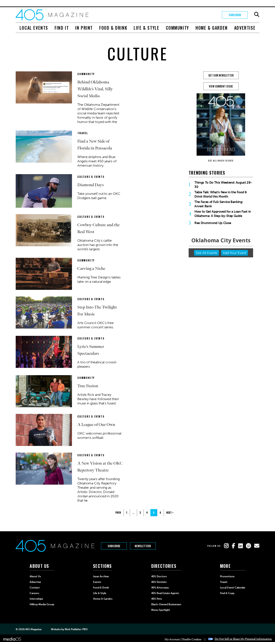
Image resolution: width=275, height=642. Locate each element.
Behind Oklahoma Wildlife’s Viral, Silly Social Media (95, 89)
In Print (84, 28)
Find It (62, 28)
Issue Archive (101, 576)
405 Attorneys (160, 587)
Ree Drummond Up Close (212, 223)
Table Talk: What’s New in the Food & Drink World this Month (220, 194)
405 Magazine (33, 629)
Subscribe (235, 15)
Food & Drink (113, 28)
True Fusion (87, 386)
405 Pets (156, 598)
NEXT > (169, 512)
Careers (34, 593)
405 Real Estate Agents (165, 593)
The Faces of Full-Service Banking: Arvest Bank (218, 204)
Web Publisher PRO (76, 629)
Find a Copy (227, 593)
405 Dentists (159, 582)
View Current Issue (221, 86)
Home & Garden (212, 28)
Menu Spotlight (160, 609)
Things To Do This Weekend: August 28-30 (223, 185)
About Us (35, 576)
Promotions (227, 576)
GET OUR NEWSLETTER (221, 75)
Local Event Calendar (232, 587)
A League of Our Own (96, 424)
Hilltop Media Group (42, 604)
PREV (118, 512)
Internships (36, 598)
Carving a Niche (91, 268)
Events (97, 582)
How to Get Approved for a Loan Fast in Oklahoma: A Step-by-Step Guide (222, 214)
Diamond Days (90, 184)
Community (177, 28)
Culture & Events (91, 176)
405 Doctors (159, 576)
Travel (82, 133)
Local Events (34, 28)
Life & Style (146, 28)
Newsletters (143, 546)
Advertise (244, 28)
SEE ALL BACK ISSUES (221, 160)
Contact (35, 587)
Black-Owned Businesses (166, 604)
